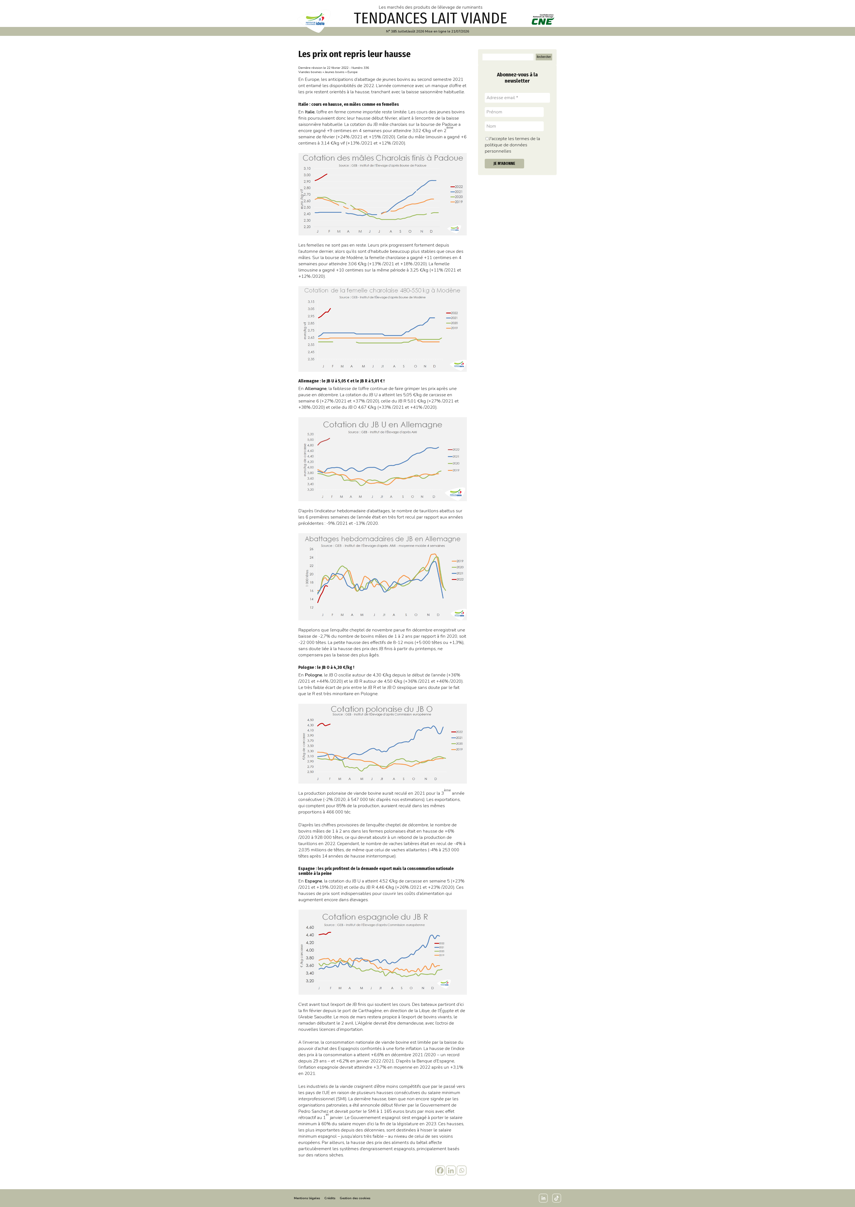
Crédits (329, 1198)
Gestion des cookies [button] (355, 1198)
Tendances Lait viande (430, 18)
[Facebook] (440, 1170)
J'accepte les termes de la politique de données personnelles (512, 145)
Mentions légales (307, 1198)
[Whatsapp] (461, 1170)
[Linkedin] (451, 1170)
